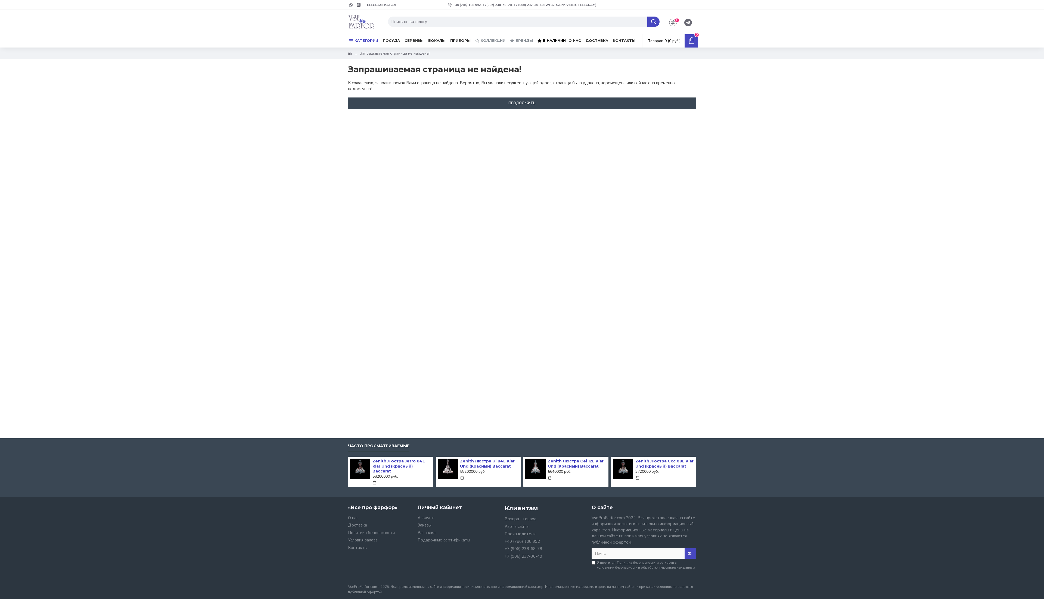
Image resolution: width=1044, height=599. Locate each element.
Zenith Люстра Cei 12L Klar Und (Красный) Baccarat (576, 463)
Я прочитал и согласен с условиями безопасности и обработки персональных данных (646, 565)
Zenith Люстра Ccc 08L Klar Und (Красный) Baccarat (664, 463)
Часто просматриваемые (378, 446)
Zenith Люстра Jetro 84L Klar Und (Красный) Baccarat (398, 466)
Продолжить (522, 103)
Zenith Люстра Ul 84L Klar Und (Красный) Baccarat (487, 463)
